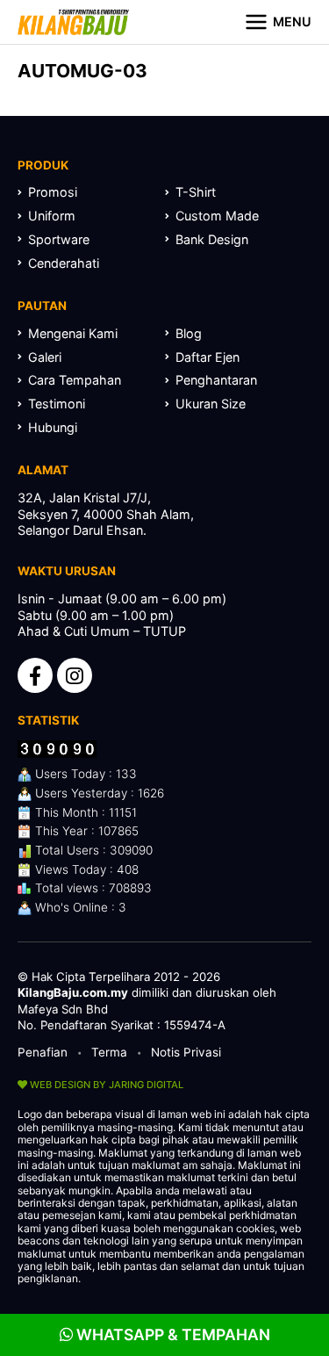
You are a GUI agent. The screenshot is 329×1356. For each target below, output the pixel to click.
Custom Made (217, 215)
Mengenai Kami (73, 333)
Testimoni (56, 403)
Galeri (44, 357)
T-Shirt (195, 191)
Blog (188, 333)
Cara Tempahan (74, 379)
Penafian (43, 1052)
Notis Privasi (186, 1052)
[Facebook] (35, 675)
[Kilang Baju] (73, 22)
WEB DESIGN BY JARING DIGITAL (105, 1084)
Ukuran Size (210, 403)
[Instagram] (74, 675)
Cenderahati (63, 263)
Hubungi (52, 427)
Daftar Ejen (207, 357)
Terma (109, 1052)
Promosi (52, 191)
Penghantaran (216, 379)
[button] (277, 22)
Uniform (51, 215)
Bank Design (211, 239)
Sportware (58, 239)
